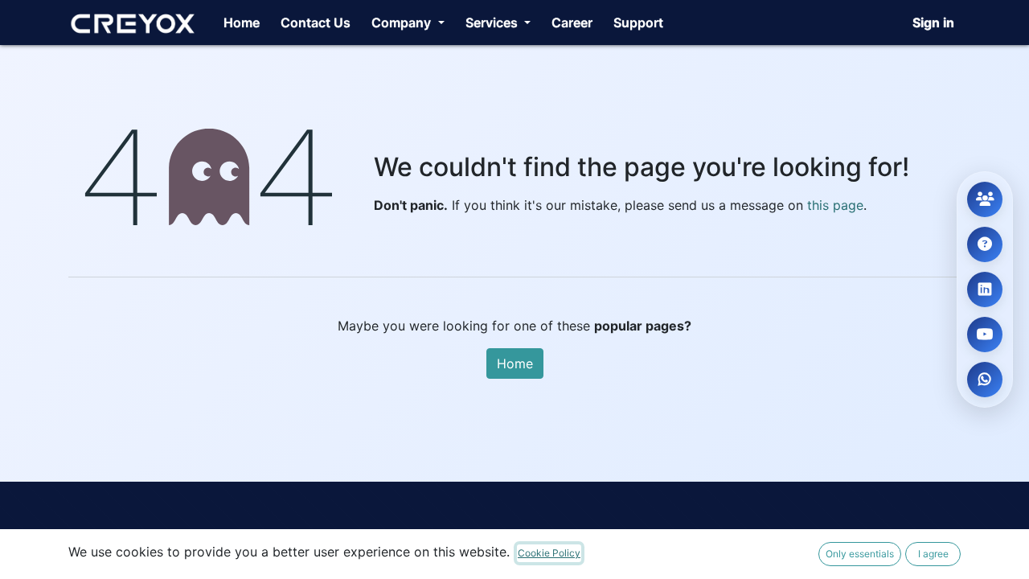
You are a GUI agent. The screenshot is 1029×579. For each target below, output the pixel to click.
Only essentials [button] (860, 554)
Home (515, 363)
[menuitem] (241, 22)
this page (835, 205)
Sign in (933, 22)
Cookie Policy (549, 553)
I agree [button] (933, 554)
